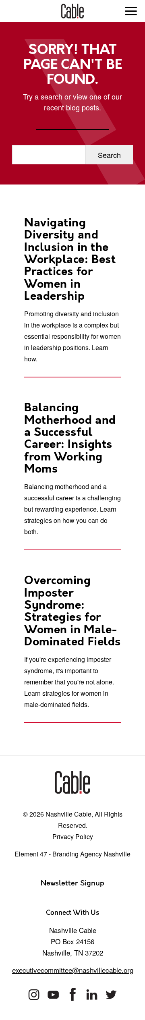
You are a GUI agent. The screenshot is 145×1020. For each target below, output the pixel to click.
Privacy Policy (72, 836)
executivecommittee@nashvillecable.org (72, 970)
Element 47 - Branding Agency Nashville (72, 853)
